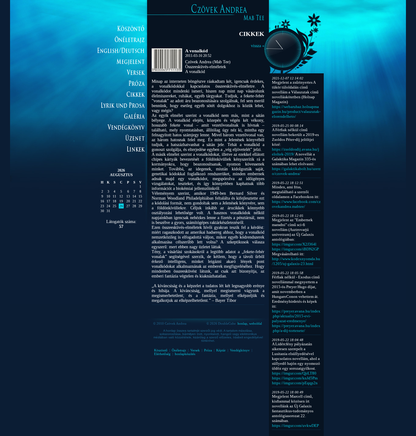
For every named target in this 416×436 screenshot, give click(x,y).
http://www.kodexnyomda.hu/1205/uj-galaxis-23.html (296, 261)
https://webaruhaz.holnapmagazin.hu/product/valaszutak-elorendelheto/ (296, 111)
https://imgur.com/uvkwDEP (295, 425)
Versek (195, 350)
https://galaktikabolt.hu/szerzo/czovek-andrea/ (296, 171)
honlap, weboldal (250, 323)
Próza (208, 350)
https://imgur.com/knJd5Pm (295, 378)
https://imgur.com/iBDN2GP (295, 249)
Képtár (221, 350)
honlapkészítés (185, 354)
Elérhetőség (162, 354)
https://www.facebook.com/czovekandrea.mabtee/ (296, 204)
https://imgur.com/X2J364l (294, 244)
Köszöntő (160, 350)
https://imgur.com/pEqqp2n (295, 383)
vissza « (257, 46)
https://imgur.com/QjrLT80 (294, 373)
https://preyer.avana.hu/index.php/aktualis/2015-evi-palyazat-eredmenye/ (296, 316)
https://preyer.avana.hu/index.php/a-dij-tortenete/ (296, 328)
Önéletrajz (179, 350)
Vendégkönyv (240, 350)
